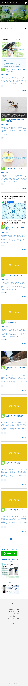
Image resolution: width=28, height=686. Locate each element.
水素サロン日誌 (5, 74)
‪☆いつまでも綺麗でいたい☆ (14, 510)
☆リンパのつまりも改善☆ (13, 463)
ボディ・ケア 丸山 (7, 2)
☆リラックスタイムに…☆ (13, 275)
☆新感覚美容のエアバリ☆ (13, 322)
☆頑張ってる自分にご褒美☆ (14, 416)
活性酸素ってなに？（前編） (14, 168)
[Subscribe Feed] (19, 3)
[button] (26, 3)
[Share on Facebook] (16, 3)
